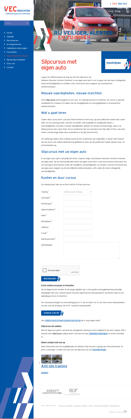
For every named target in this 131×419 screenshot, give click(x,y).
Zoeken (27, 23)
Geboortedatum (48, 209)
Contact (10, 67)
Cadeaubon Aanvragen (17, 48)
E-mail (44, 233)
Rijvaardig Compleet (16, 59)
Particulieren (12, 40)
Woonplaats (46, 221)
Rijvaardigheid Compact (17, 55)
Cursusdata (12, 52)
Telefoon (45, 227)
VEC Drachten (19, 10)
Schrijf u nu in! (51, 313)
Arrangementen (14, 44)
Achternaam (46, 203)
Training (44, 192)
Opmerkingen (46, 245)
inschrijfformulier (99, 349)
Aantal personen (48, 239)
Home (9, 32)
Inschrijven (50, 279)
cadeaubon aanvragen (98, 333)
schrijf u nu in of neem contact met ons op (63, 320)
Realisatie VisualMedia (118, 411)
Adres (43, 215)
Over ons (11, 63)
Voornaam (45, 197)
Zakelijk (10, 36)
